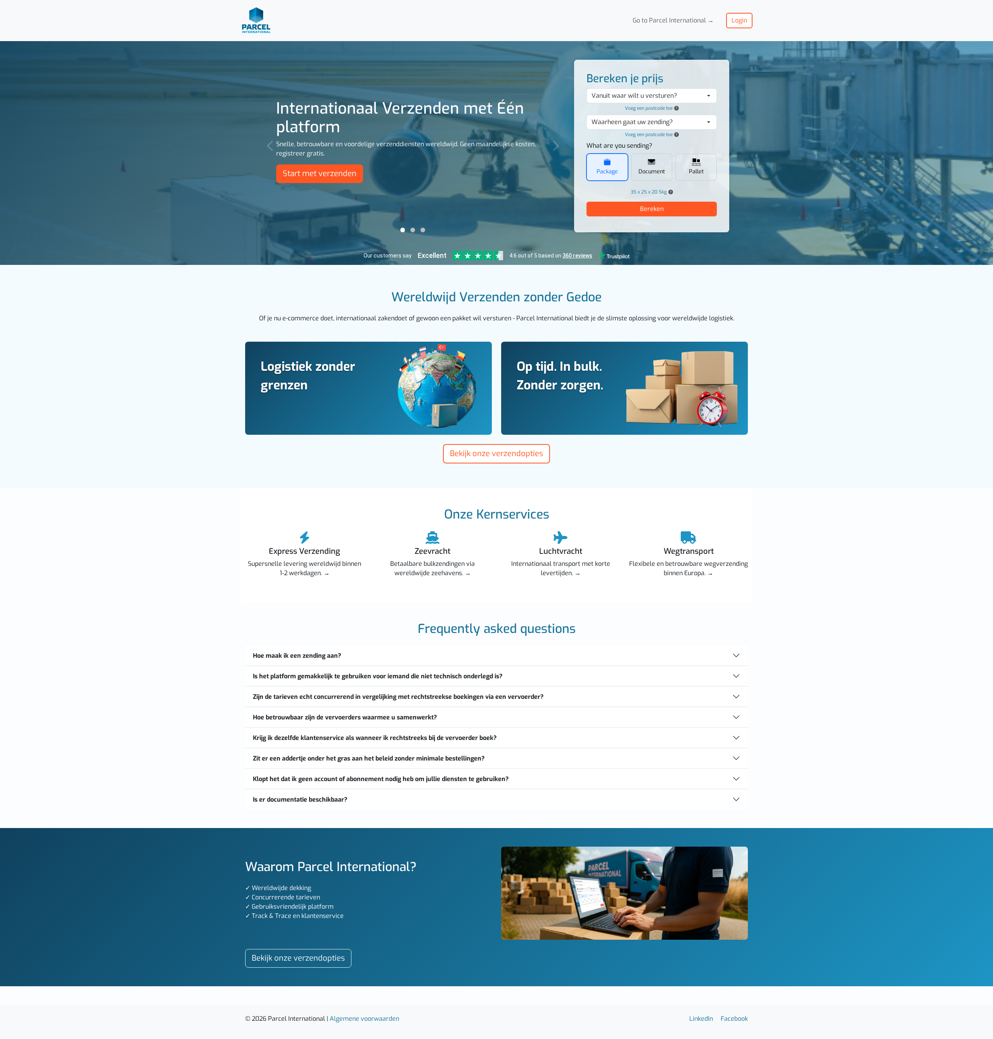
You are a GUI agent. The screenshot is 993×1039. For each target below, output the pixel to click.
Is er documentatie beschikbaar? (300, 799)
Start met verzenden (319, 173)
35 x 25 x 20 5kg (649, 192)
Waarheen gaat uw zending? (632, 122)
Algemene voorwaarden (364, 1019)
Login (739, 20)
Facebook (734, 1019)
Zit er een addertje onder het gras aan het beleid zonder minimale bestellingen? (368, 758)
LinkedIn (701, 1019)
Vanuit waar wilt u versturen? (634, 96)
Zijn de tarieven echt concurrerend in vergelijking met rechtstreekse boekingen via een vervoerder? (398, 697)
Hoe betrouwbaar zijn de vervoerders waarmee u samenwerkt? (345, 717)
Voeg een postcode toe (649, 108)
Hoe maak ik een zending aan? (297, 656)
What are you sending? (619, 146)
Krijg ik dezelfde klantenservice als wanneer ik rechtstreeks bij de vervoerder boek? (374, 738)
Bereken (652, 209)
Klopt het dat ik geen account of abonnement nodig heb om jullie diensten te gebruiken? (381, 779)
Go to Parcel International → (673, 20)
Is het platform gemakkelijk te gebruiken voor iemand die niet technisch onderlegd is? (377, 676)
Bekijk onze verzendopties (496, 453)
